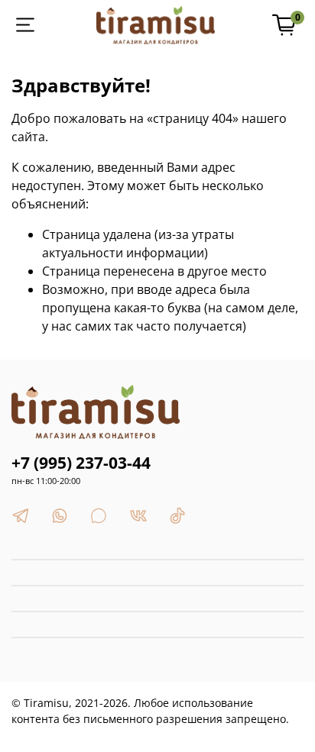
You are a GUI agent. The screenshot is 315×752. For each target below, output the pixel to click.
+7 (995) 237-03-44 (81, 462)
